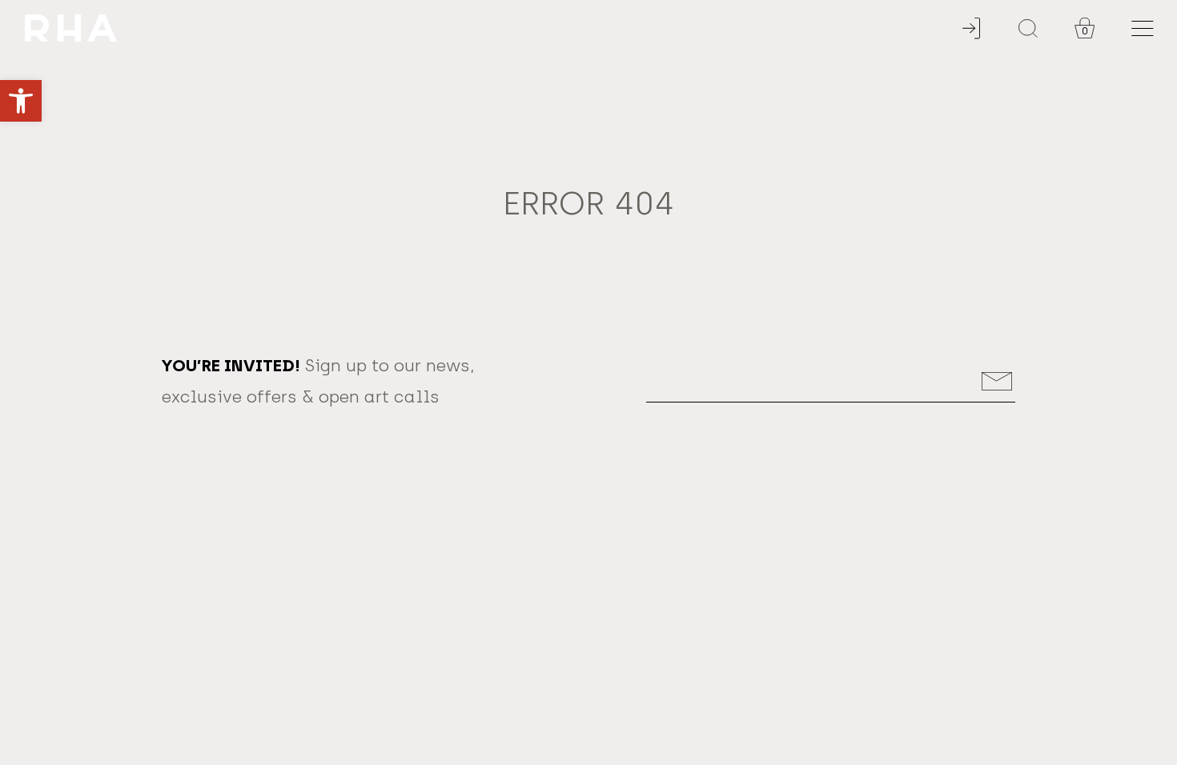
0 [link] (1085, 31)
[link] (21, 101)
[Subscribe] (997, 381)
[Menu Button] (1142, 28)
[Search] (1028, 28)
